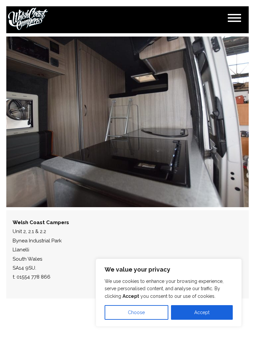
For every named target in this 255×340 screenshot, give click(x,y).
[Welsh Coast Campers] (28, 19)
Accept (202, 312)
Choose (136, 312)
